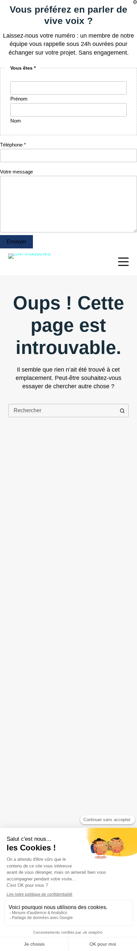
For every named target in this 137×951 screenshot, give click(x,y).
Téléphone (13, 145)
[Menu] (123, 261)
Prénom (19, 99)
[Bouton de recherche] (122, 410)
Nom (15, 121)
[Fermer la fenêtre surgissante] (135, 2)
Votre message (16, 171)
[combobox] (62, 410)
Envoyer (16, 241)
